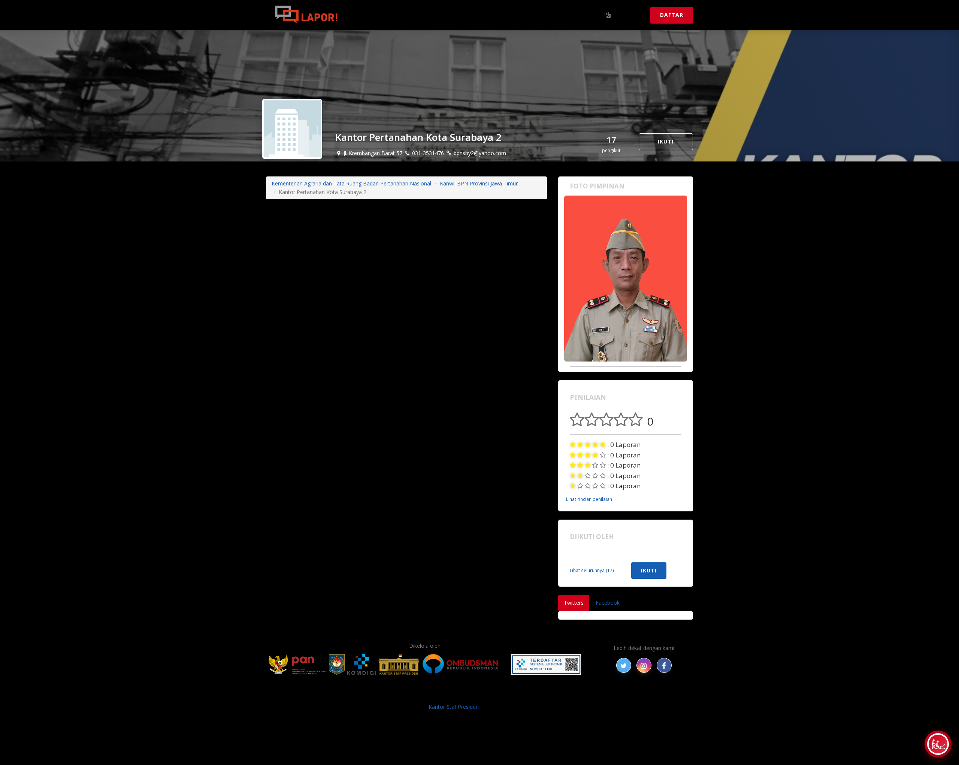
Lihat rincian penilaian (589, 499)
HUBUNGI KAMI (618, 694)
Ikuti (666, 141)
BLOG (385, 694)
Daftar (671, 14)
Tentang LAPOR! (378, 14)
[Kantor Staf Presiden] (398, 664)
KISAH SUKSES (415, 694)
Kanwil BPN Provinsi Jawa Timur (479, 183)
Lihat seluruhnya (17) (592, 570)
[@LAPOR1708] (623, 665)
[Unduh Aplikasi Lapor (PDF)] (546, 664)
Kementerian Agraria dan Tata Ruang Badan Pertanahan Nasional (351, 183)
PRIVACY (331, 694)
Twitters (574, 602)
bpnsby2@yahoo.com (479, 153)
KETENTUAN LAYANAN (468, 694)
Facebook (608, 602)
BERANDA (360, 694)
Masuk (631, 14)
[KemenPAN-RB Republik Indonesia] (297, 664)
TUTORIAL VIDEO (572, 694)
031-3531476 (427, 153)
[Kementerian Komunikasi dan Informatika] (361, 664)
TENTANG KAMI (524, 694)
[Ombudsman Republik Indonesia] (464, 664)
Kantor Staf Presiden (454, 706)
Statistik (427, 14)
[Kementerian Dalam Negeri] (337, 664)
